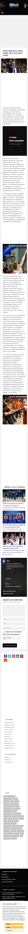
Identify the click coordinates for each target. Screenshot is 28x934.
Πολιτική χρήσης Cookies (9, 879)
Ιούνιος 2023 (8, 734)
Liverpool (14, 811)
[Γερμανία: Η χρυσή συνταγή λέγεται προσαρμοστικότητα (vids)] (14, 538)
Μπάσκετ (7, 583)
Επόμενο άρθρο (9, 593)
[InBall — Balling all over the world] (14, 5)
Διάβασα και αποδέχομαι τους (12, 633)
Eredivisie (14, 838)
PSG (22, 825)
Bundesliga (6, 801)
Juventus (14, 816)
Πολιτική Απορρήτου (7, 881)
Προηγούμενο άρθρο (10, 591)
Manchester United (8, 808)
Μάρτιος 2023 (8, 741)
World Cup (6, 835)
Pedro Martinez (17, 586)
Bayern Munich (17, 813)
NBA (5, 796)
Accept (8, 924)
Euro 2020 (13, 830)
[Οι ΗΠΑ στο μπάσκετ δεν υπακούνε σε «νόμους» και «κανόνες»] (14, 495)
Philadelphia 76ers (8, 833)
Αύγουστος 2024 (9, 722)
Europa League (7, 828)
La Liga (17, 801)
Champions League (8, 798)
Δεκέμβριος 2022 (9, 748)
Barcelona (17, 806)
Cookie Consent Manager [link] (7, 903)
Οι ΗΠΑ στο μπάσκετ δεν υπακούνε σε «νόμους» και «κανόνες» (12, 893)
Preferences (9, 930)
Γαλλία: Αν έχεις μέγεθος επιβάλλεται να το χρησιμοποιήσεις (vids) (13, 897)
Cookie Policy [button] (12, 918)
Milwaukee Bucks (14, 803)
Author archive (8, 572)
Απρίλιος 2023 (8, 738)
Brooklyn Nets (7, 830)
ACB (6, 586)
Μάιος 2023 (7, 736)
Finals (5, 821)
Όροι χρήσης (5, 877)
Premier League (11, 796)
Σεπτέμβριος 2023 (9, 727)
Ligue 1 (10, 818)
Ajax (21, 835)
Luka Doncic (13, 823)
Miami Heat (6, 823)
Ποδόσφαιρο (8, 762)
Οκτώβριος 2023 (9, 724)
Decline (8, 927)
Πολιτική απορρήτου (13, 634)
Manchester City (7, 811)
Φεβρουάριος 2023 (9, 743)
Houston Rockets (7, 816)
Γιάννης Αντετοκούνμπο (16, 828)
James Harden (7, 838)
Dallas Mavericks (7, 825)
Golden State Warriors (8, 806)
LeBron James (20, 830)
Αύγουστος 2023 (9, 729)
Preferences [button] (22, 919)
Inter (22, 833)
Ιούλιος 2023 (8, 731)
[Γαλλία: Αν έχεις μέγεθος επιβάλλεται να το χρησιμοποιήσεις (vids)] (14, 517)
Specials (6, 757)
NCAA (5, 818)
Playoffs (15, 798)
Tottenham (21, 818)
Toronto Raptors (16, 825)
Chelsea (15, 818)
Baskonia (10, 586)
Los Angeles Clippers (14, 835)
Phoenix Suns (16, 833)
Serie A (12, 801)
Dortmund (11, 821)
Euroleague (21, 816)
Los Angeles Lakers (8, 813)
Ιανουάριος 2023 (9, 745)
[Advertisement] (14, 31)
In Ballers (4, 874)
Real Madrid (6, 803)
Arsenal (16, 821)
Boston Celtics (16, 808)
